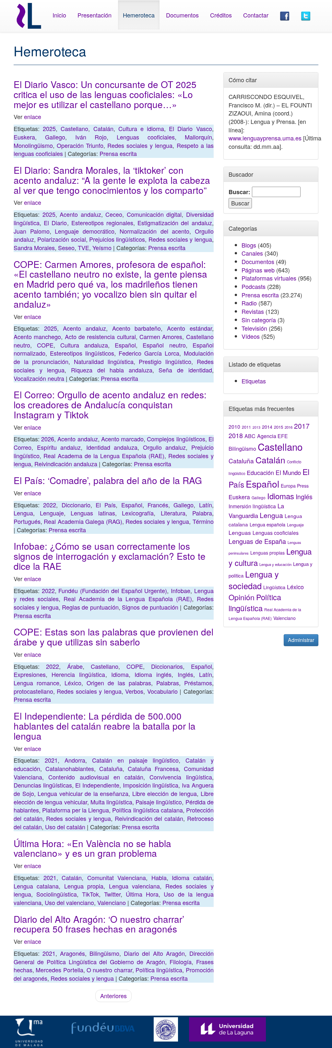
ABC (249, 436)
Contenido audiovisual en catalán (95, 777)
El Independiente (97, 785)
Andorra (75, 760)
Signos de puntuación (150, 607)
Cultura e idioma (141, 128)
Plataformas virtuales (269, 278)
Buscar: (239, 192)
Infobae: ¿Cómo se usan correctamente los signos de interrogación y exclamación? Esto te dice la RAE (110, 555)
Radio (249, 303)
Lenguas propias (267, 552)
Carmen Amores (160, 336)
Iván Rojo (91, 137)
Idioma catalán (192, 877)
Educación (260, 472)
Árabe (75, 666)
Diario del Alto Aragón (154, 953)
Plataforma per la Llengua (75, 810)
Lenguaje (52, 513)
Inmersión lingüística (252, 506)
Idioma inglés (153, 674)
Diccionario (76, 505)
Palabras (167, 682)
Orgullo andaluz (164, 447)
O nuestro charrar (109, 969)
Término (203, 521)
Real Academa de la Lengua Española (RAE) (103, 455)
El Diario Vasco (190, 128)
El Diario (55, 222)
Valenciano (111, 902)
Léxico (73, 682)
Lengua (23, 513)
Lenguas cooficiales (146, 137)
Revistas (253, 311)
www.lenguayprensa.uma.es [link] (265, 138)
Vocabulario (162, 691)
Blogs (249, 245)
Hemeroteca (139, 15)
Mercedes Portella (59, 969)
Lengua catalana (36, 886)
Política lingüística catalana (147, 810)
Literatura (173, 513)
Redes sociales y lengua (139, 145)
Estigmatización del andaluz (174, 222)
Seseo (66, 247)
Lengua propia (83, 886)
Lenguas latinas (93, 513)
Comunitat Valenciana (116, 877)
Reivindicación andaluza (65, 463)
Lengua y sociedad (254, 579)
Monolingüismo (33, 145)
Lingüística (274, 587)
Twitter (112, 894)
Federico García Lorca (149, 353)
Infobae (180, 590)
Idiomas (280, 496)
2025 (49, 128)
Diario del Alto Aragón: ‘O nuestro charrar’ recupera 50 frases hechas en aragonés (99, 923)
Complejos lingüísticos (176, 439)
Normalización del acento (154, 231)
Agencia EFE (272, 436)
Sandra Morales (34, 247)
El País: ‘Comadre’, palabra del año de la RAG (108, 480)
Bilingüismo (104, 953)
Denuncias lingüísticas (43, 785)
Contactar (255, 15)
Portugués (27, 521)
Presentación (94, 15)
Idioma (120, 674)
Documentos (182, 15)
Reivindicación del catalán (149, 818)
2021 (51, 760)
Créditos (221, 15)
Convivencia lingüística (180, 777)
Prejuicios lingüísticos (117, 239)
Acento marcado (122, 439)
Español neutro (164, 345)
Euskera (24, 137)
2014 (267, 427)
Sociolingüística (56, 894)
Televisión (254, 328)
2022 (49, 505)
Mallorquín (198, 137)
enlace (32, 116)
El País (106, 505)
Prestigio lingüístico (165, 361)
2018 (236, 435)
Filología (181, 961)
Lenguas (240, 532)
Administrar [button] (301, 640)
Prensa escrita (118, 153)
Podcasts (254, 286)
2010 (234, 426)
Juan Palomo (32, 231)
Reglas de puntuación (90, 607)
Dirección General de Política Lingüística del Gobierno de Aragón (114, 957)
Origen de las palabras (119, 682)
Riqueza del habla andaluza (111, 370)
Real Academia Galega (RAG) (83, 521)
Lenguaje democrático (84, 231)
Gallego (55, 137)
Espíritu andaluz (59, 447)
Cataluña (111, 768)
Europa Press (295, 485)
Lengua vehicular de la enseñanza (83, 793)
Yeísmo (102, 247)
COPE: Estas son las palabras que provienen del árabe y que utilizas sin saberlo (113, 636)
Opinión (242, 596)
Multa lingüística (111, 802)
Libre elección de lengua (164, 793)
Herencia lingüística (78, 674)
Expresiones (30, 674)
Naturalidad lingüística (104, 361)
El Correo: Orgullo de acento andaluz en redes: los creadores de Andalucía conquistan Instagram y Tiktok (110, 404)
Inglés (185, 674)
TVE (83, 247)
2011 (246, 427)
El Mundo (288, 472)
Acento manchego (37, 336)
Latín (205, 505)
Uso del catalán (65, 826)
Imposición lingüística (151, 785)
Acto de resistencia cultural (100, 336)
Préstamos (198, 682)
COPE (45, 345)
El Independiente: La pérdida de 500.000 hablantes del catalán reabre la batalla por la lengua (105, 725)
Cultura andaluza (84, 345)
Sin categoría (259, 319)
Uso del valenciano (69, 902)
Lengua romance (36, 682)
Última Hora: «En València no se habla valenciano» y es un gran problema (92, 848)
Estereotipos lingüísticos (82, 353)
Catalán (103, 128)
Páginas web (258, 270)
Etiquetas (254, 381)
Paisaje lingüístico (159, 802)
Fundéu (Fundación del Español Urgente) (112, 590)
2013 (256, 427)
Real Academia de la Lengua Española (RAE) (128, 598)
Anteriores (113, 995)
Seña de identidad (185, 370)
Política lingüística (159, 969)
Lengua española (267, 524)
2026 (47, 439)
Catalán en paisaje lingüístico (135, 760)
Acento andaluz (80, 214)
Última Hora (142, 894)
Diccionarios (167, 666)
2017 (302, 426)
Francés (158, 505)
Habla (159, 877)
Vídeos (251, 336)
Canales (252, 253)
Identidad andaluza (112, 447)
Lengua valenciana (134, 886)
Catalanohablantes (69, 768)
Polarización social (61, 239)
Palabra (202, 513)
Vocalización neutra (39, 378)
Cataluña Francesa (153, 768)
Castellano (74, 128)
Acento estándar (189, 328)
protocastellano (33, 691)
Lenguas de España (257, 541)
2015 (278, 427)
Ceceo (113, 214)
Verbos (134, 691)
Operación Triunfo (80, 145)
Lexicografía (138, 513)
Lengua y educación (275, 564)
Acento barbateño (136, 328)
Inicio (59, 15)
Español (125, 345)
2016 (288, 427)
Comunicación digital (154, 214)
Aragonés (72, 953)
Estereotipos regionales (102, 222)
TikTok (90, 894)
